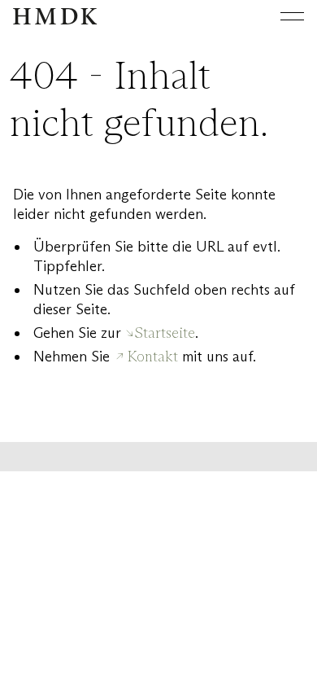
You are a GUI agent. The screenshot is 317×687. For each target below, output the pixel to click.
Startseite (165, 333)
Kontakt (153, 356)
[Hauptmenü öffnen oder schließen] (279, 16)
